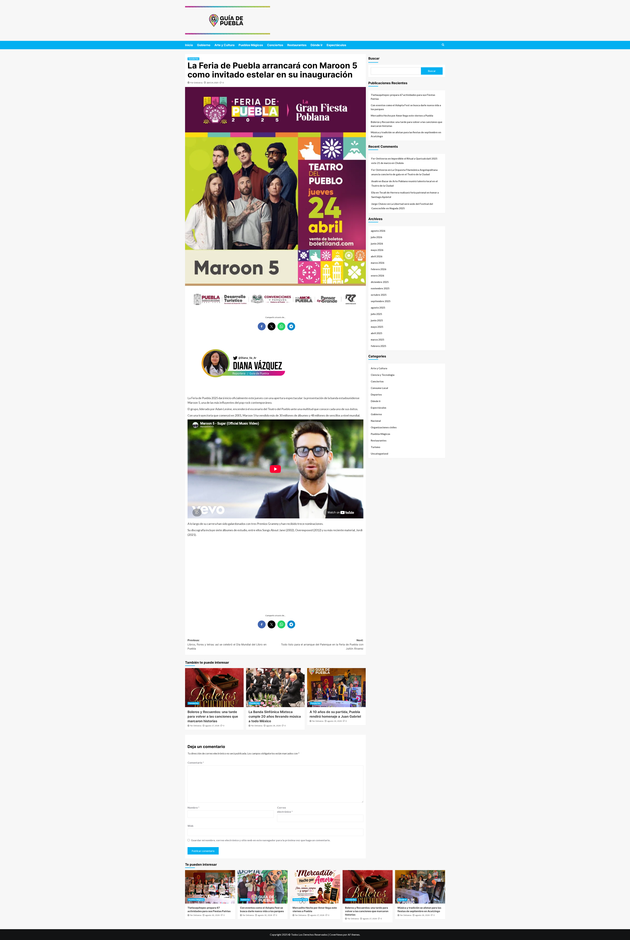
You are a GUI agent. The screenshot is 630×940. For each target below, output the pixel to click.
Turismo (375, 447)
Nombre (193, 807)
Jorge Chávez (379, 203)
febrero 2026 (378, 269)
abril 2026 (376, 256)
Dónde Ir (317, 45)
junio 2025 (377, 320)
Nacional (376, 420)
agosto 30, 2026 (212, 915)
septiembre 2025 (380, 301)
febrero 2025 (378, 345)
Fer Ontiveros (196, 82)
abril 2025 (376, 333)
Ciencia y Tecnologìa (382, 374)
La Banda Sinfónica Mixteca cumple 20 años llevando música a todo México (275, 716)
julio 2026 (376, 237)
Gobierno (203, 45)
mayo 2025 (377, 326)
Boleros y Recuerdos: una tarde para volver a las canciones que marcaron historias (213, 716)
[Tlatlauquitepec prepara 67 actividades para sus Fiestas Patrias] (210, 886)
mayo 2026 (377, 249)
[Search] (443, 45)
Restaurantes (296, 45)
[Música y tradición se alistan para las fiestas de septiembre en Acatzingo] (420, 886)
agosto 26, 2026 (273, 726)
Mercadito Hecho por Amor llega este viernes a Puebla (402, 115)
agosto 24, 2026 (334, 721)
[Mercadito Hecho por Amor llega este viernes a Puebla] (315, 886)
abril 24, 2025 (213, 82)
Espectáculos (336, 45)
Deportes (376, 394)
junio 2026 (377, 243)
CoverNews (336, 934)
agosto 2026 (378, 230)
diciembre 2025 (380, 281)
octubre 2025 (379, 294)
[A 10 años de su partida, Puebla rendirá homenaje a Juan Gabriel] (336, 687)
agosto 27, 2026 (212, 726)
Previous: (227, 644)
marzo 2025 (377, 339)
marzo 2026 (377, 262)
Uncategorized (379, 453)
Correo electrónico (285, 809)
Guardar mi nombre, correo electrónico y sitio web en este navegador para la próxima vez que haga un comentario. (260, 840)
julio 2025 (376, 313)
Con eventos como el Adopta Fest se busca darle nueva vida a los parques (406, 107)
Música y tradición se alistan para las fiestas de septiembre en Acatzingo (406, 134)
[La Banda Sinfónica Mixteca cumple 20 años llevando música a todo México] (275, 687)
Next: (322, 644)
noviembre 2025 (380, 288)
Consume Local (379, 387)
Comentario (196, 762)
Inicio (189, 45)
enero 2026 (377, 275)
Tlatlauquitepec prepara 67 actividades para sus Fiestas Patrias (403, 96)
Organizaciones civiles (384, 427)
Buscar (373, 58)
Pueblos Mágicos (251, 45)
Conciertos (275, 45)
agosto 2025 (378, 307)
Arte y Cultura (224, 45)
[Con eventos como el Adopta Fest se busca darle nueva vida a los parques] (263, 886)
